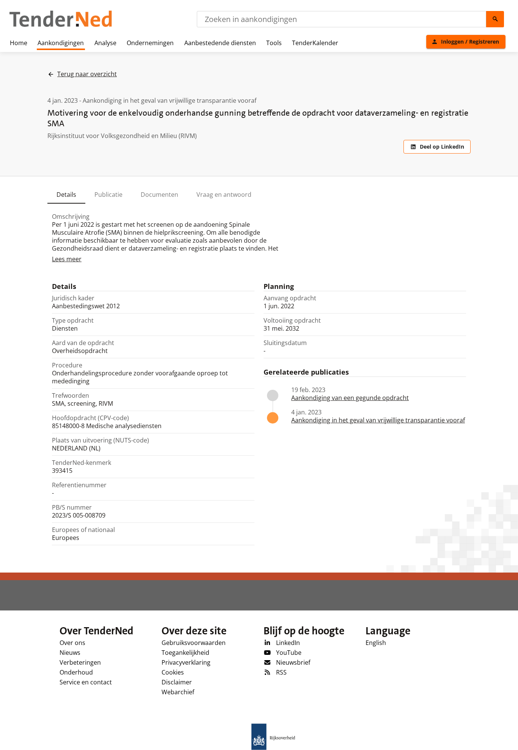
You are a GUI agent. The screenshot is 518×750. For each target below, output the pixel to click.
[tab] (66, 194)
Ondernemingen (150, 43)
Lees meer (67, 259)
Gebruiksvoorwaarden (194, 643)
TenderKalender (315, 43)
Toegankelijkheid (185, 652)
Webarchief (178, 692)
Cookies (173, 672)
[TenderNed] (60, 25)
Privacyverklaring (186, 662)
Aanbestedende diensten (220, 43)
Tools (274, 43)
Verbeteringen (80, 662)
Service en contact (86, 682)
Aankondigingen (61, 43)
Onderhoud (76, 672)
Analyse (105, 43)
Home (18, 43)
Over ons (72, 643)
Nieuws (70, 652)
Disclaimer (177, 682)
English (376, 643)
